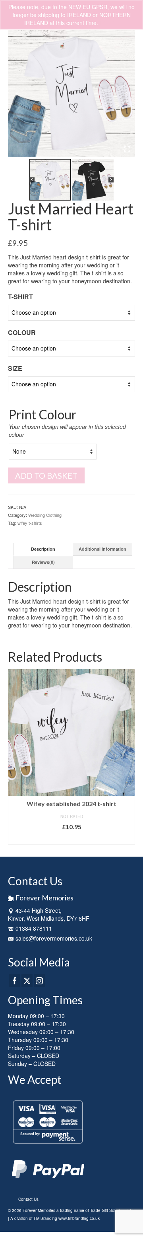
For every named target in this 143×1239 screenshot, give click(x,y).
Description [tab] (43, 549)
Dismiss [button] (109, 23)
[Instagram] (39, 980)
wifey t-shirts (29, 523)
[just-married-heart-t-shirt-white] (71, 93)
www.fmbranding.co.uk (79, 1218)
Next (128, 756)
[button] (50, 180)
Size (15, 368)
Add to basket (46, 475)
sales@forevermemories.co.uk (53, 938)
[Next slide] (126, 93)
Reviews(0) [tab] (43, 562)
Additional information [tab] (102, 549)
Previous (15, 756)
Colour (22, 332)
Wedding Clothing (45, 515)
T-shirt (20, 296)
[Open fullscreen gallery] (127, 149)
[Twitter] (27, 980)
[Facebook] (14, 980)
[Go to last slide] (17, 93)
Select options (71, 838)
